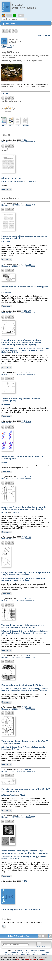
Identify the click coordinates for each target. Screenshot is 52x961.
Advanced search (40, 946)
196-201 (27, 815)
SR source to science (11, 178)
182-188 (27, 707)
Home (6, 952)
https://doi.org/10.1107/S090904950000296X (18, 374)
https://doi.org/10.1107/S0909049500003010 (18, 423)
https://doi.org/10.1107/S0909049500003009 (18, 709)
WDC (20, 15)
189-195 (27, 769)
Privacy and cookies (39, 954)
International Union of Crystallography (31, 950)
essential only (30, 959)
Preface (4, 93)
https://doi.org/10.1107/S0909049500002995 (18, 817)
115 (25, 140)
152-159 (27, 477)
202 (25, 881)
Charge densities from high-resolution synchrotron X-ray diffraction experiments (25, 573)
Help (16, 954)
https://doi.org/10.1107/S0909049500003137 (18, 601)
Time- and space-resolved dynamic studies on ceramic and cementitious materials (23, 626)
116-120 (27, 203)
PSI (17, 125)
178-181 (27, 655)
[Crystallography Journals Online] (4, 15)
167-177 (27, 599)
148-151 (27, 421)
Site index (25, 952)
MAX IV (10, 126)
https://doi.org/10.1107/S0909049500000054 (18, 313)
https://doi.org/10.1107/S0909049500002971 (18, 479)
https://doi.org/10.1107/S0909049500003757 (18, 771)
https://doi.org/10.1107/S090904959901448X (18, 657)
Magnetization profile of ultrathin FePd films (22, 685)
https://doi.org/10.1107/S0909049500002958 (18, 539)
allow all (19, 959)
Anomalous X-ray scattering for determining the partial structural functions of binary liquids (23, 508)
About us (34, 952)
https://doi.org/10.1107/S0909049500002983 (18, 266)
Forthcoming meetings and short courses (21, 909)
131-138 (27, 311)
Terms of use (25, 954)
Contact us (15, 952)
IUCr (9, 15)
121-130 (27, 264)
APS (3, 125)
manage (42, 959)
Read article (6, 189)
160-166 (27, 537)
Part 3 (12, 46)
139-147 (27, 373)
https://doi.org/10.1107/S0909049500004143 (18, 205)
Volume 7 (5, 46)
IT (15, 15)
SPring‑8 (25, 125)
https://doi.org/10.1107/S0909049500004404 (18, 142)
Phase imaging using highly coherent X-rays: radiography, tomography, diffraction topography (24, 852)
